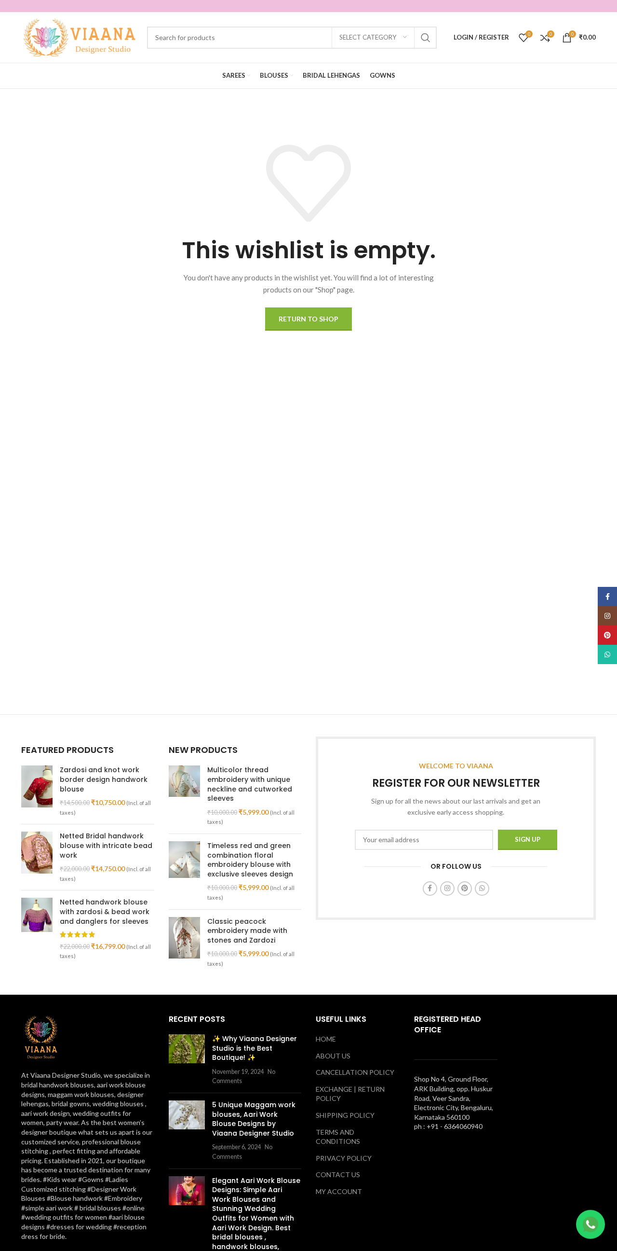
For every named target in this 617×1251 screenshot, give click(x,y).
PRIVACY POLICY (344, 1158)
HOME (326, 1039)
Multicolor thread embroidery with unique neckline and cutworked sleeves (249, 784)
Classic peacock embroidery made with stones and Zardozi (247, 931)
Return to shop (308, 319)
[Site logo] (79, 36)
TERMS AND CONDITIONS (338, 1137)
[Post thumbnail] (187, 1059)
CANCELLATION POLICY (355, 1072)
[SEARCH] (426, 38)
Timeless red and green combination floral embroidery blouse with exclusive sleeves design (250, 860)
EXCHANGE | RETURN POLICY (350, 1094)
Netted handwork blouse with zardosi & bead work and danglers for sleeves (104, 912)
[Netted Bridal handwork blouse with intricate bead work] (37, 857)
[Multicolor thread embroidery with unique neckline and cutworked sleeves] (184, 795)
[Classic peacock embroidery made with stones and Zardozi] (184, 942)
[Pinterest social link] (464, 888)
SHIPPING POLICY (345, 1115)
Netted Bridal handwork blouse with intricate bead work (106, 846)
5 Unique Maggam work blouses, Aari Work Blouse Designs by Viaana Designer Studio (253, 1119)
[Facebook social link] (430, 888)
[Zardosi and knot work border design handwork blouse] (37, 791)
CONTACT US (338, 1174)
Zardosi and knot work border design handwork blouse (104, 779)
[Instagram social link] (447, 888)
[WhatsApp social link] (482, 888)
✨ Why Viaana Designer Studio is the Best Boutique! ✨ (254, 1048)
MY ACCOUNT (339, 1191)
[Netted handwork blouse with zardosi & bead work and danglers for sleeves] (37, 929)
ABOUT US (333, 1056)
